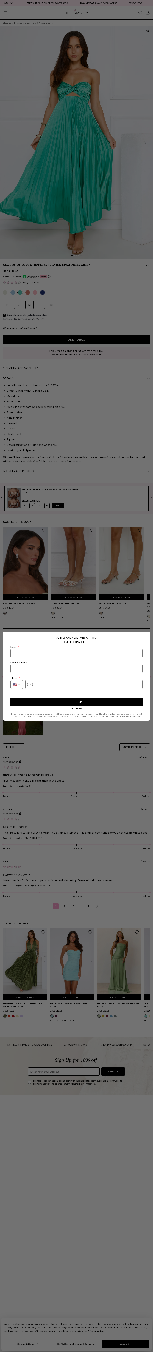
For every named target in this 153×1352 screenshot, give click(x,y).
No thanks (76, 708)
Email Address (19, 662)
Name (14, 647)
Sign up (76, 701)
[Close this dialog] (145, 636)
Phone (15, 678)
